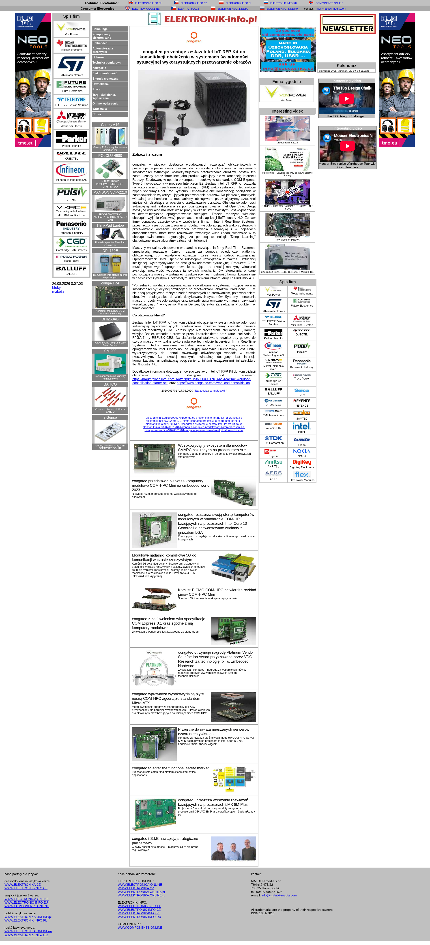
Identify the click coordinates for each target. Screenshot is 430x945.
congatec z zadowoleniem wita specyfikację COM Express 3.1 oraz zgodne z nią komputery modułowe (168, 623)
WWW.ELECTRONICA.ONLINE (26, 899)
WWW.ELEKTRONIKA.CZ (22, 884)
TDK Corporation (273, 443)
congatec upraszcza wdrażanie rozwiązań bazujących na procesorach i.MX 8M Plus (213, 802)
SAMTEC (301, 418)
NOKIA (302, 456)
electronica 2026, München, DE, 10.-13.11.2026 (344, 71)
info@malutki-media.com (331, 8)
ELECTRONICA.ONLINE (145, 8)
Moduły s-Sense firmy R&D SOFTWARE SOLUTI (110, 447)
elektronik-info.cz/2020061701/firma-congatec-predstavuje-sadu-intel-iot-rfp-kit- (194, 420)
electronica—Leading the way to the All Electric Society (287, 174)
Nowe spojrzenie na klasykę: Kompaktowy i (110, 377)
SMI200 (110, 351)
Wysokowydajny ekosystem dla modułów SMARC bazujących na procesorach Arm (212, 447)
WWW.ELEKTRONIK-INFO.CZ (25, 888)
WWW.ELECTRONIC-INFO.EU (26, 902)
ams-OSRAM (274, 428)
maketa (58, 292)
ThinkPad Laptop (110, 225)
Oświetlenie (100, 84)
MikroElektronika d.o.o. (71, 215)
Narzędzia (99, 68)
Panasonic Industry (71, 233)
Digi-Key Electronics (302, 467)
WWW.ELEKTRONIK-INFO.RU (26, 934)
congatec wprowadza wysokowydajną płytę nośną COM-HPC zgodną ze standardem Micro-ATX (168, 698)
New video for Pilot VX (287, 239)
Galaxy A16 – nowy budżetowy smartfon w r (110, 148)
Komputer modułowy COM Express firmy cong (110, 312)
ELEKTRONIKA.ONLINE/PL (233, 8)
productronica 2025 (287, 142)
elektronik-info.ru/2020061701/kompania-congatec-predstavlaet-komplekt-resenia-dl (194, 427)
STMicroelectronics (71, 75)
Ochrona (98, 57)
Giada (302, 445)
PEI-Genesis (273, 405)
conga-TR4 (110, 283)
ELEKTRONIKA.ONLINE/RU (282, 8)
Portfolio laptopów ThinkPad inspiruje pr (110, 243)
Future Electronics (71, 91)
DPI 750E (110, 251)
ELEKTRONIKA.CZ (188, 8)
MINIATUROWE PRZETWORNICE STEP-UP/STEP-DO (110, 184)
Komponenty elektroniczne (101, 36)
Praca (96, 89)
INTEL (302, 432)
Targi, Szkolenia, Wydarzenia (104, 96)
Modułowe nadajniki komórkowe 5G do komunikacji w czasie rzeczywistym (164, 557)
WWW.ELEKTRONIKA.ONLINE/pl (28, 917)
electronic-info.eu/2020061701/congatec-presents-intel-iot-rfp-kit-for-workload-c (194, 417)
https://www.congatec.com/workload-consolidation (213, 383)
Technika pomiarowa (106, 62)
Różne (96, 114)
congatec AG (217, 390)
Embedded (100, 43)
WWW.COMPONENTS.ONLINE (26, 906)
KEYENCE (301, 405)
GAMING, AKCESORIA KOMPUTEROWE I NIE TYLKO (287, 207)
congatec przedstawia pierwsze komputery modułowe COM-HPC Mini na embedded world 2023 (170, 485)
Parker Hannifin (71, 145)
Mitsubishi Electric (71, 126)
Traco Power (71, 260)
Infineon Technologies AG (71, 179)
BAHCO (110, 384)
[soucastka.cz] (288, 71)
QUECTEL (71, 158)
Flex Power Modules (302, 480)
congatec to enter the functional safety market (170, 768)
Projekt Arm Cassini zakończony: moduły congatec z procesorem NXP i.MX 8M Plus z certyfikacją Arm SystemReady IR (216, 811)
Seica (302, 395)
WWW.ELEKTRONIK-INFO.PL (25, 920)
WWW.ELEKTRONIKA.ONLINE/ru (28, 931)
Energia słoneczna (105, 78)
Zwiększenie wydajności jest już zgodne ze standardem (165, 631)
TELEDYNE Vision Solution (71, 105)
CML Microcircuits (273, 415)
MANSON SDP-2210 (110, 192)
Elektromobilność (104, 73)
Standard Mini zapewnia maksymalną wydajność (207, 598)
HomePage (100, 29)
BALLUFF (71, 273)
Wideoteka (99, 109)
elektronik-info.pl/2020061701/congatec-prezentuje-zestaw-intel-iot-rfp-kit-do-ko (194, 424)
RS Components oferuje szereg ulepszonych (110, 276)
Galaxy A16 (110, 125)
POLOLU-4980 (110, 156)
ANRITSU (274, 466)
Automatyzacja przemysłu (102, 50)
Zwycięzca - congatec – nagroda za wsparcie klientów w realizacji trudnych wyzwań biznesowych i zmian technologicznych (212, 673)
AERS (273, 479)
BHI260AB (110, 319)
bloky (56, 288)
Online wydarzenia (105, 103)
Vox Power (71, 34)
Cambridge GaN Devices (71, 250)
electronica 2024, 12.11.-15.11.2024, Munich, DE (287, 272)
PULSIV (71, 200)
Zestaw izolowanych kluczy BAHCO (110, 410)
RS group (273, 456)
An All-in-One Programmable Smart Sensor (110, 344)
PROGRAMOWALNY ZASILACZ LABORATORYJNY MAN (110, 217)
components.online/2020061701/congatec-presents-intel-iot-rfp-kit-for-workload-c (194, 430)
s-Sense (110, 417)
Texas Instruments (71, 49)
